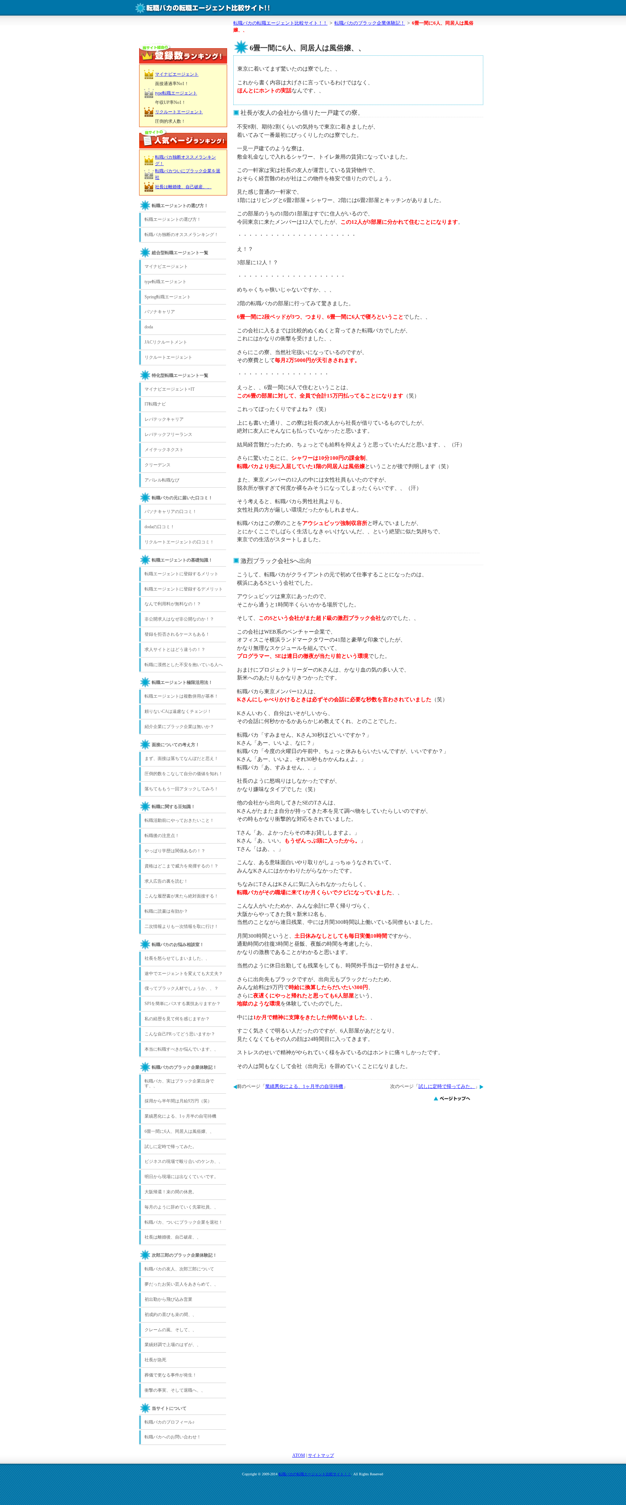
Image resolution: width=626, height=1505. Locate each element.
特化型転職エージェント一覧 (180, 375)
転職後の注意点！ (162, 835)
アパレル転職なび (162, 480)
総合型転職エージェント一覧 (180, 253)
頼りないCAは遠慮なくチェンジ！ (178, 711)
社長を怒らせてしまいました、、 (177, 958)
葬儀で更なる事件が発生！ (171, 1375)
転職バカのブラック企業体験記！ (184, 1067)
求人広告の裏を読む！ (166, 881)
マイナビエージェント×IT (170, 389)
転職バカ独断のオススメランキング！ (181, 234)
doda (149, 327)
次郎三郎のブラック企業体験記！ (184, 1255)
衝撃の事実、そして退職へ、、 (175, 1390)
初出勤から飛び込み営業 (168, 1299)
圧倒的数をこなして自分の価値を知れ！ (184, 774)
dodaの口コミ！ (160, 527)
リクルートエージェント (179, 111)
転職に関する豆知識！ (173, 806)
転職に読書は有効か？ (166, 911)
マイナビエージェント (177, 74)
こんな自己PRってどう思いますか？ (180, 1034)
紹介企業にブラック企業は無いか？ (179, 726)
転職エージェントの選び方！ (180, 205)
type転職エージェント (176, 93)
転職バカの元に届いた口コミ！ (182, 498)
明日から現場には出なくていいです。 (181, 1176)
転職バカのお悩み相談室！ (178, 944)
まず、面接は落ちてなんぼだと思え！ (181, 758)
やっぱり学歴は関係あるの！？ (175, 851)
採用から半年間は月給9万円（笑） (178, 1101)
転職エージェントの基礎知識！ (182, 560)
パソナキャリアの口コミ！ (171, 511)
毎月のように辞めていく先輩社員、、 (181, 1207)
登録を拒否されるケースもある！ (177, 634)
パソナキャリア (160, 312)
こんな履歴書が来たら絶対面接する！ (181, 896)
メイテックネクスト (164, 449)
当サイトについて (169, 1408)
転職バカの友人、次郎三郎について (179, 1269)
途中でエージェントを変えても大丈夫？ (184, 973)
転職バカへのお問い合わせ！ (173, 1437)
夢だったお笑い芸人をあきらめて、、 (181, 1284)
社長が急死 (155, 1360)
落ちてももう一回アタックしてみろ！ (181, 789)
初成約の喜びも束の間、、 (171, 1314)
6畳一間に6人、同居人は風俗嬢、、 (179, 1131)
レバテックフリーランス (168, 434)
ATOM (298, 1455)
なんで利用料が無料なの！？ (173, 604)
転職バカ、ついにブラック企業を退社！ (184, 1222)
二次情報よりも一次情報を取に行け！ (181, 926)
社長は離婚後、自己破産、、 (183, 186)
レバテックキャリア (164, 419)
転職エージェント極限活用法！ (182, 682)
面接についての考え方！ (176, 745)
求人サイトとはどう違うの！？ (175, 649)
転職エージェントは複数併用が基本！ (181, 696)
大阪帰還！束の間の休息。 (171, 1192)
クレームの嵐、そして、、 (171, 1330)
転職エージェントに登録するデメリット (184, 589)
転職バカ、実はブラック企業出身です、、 (179, 1083)
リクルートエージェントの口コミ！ (179, 542)
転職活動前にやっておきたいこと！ (179, 820)
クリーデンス (158, 465)
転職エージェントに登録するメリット (181, 574)
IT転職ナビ (155, 404)
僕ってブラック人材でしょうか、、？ (181, 988)
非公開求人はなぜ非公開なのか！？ (179, 619)
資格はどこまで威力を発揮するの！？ (181, 866)
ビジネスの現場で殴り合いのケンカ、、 (184, 1161)
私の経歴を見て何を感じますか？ (177, 1019)
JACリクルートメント (166, 342)
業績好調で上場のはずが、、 (173, 1344)
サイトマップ (321, 1455)
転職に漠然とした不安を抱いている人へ (184, 665)
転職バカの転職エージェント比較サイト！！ (315, 1474)
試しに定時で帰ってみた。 (446, 1086)
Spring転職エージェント (168, 297)
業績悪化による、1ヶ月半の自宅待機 (304, 1086)
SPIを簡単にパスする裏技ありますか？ (183, 1003)
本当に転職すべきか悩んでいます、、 (181, 1049)
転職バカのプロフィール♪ (170, 1422)
